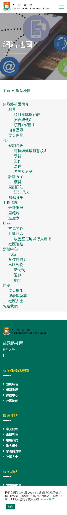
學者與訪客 (17, 296)
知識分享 (15, 197)
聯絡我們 (10, 306)
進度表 (14, 218)
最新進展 (15, 208)
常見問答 (15, 228)
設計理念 (21, 192)
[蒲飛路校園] (26, 6)
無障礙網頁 (13, 485)
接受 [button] (10, 506)
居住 (17, 166)
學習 (17, 156)
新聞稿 (19, 270)
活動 (12, 254)
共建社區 (15, 233)
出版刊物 (15, 264)
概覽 (17, 182)
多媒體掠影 (17, 259)
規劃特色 (15, 145)
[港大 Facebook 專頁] (3, 356)
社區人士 (15, 301)
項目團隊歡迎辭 (27, 114)
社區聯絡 (15, 244)
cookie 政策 (47, 499)
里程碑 (14, 213)
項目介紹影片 (25, 125)
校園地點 (12, 401)
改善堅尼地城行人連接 (32, 239)
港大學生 (15, 290)
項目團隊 (15, 130)
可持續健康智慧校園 (30, 151)
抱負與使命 (23, 119)
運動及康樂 (23, 171)
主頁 (7, 90)
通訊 (17, 275)
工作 (17, 161)
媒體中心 (10, 249)
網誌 (17, 280)
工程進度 (10, 202)
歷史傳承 (15, 135)
